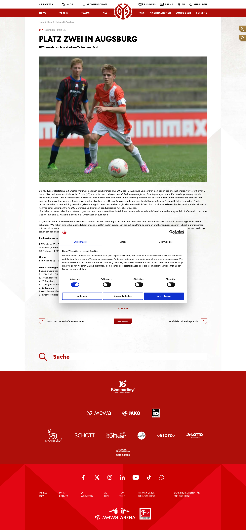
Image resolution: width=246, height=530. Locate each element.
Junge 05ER (183, 12)
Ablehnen (82, 296)
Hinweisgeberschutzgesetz (146, 494)
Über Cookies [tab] (166, 242)
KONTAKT (122, 494)
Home (41, 22)
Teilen (125, 308)
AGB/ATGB (87, 496)
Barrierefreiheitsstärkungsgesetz (187, 494)
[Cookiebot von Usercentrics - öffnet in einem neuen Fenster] (171, 232)
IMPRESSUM (43, 494)
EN (183, 4)
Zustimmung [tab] (80, 242)
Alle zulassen (164, 296)
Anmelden (200, 4)
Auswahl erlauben (123, 296)
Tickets (48, 4)
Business (149, 4)
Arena (169, 4)
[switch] (107, 284)
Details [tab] (123, 242)
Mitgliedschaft (97, 4)
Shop (69, 4)
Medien (106, 494)
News (42, 12)
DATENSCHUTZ (63, 494)
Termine (201, 12)
